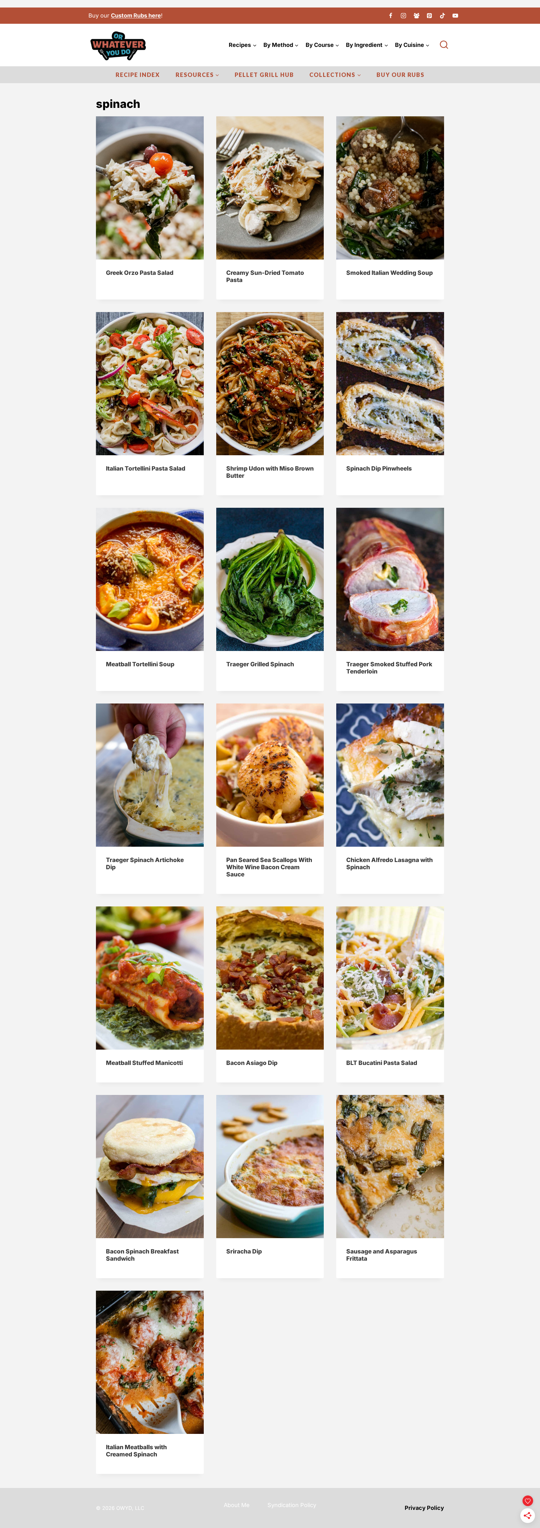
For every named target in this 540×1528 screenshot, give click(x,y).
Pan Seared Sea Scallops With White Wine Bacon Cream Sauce (269, 867)
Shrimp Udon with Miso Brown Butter (270, 472)
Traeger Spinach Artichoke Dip (145, 863)
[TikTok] (442, 15)
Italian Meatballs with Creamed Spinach (136, 1451)
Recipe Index (138, 74)
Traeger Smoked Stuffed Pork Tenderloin (389, 668)
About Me (237, 1505)
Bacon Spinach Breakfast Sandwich (142, 1255)
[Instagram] (403, 15)
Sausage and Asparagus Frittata (381, 1255)
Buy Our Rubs (400, 74)
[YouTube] (455, 15)
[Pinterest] (429, 15)
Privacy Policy (424, 1508)
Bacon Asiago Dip (252, 1063)
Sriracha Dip (244, 1251)
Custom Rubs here (136, 15)
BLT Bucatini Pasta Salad (381, 1063)
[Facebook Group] (416, 15)
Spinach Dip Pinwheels (379, 468)
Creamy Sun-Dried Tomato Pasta (265, 276)
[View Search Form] (444, 45)
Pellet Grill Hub (264, 74)
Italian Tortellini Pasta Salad (145, 468)
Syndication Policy (292, 1505)
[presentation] (150, 188)
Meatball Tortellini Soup (140, 664)
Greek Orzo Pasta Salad (139, 272)
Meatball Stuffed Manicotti (144, 1063)
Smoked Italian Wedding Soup (389, 272)
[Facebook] (390, 15)
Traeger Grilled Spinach (260, 664)
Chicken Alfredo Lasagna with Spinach (389, 863)
